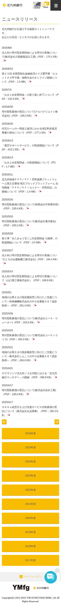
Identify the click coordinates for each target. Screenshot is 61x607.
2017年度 (30, 560)
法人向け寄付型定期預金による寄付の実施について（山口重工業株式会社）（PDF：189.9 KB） (29, 278)
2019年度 (30, 532)
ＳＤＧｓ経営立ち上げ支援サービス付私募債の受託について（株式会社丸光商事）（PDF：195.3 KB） (30, 411)
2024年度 (30, 461)
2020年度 (30, 518)
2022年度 (30, 490)
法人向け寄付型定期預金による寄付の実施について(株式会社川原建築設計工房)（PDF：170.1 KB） (30, 54)
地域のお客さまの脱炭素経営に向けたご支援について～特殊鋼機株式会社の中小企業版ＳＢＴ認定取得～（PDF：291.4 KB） (29, 301)
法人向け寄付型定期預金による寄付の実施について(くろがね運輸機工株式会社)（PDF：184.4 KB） (30, 257)
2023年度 (30, 475)
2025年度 (30, 447)
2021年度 (30, 504)
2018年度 (30, 546)
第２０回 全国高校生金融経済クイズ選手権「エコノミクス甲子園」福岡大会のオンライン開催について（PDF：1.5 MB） (30, 77)
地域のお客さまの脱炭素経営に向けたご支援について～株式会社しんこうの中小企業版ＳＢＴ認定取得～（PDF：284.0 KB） (29, 356)
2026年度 (30, 433)
